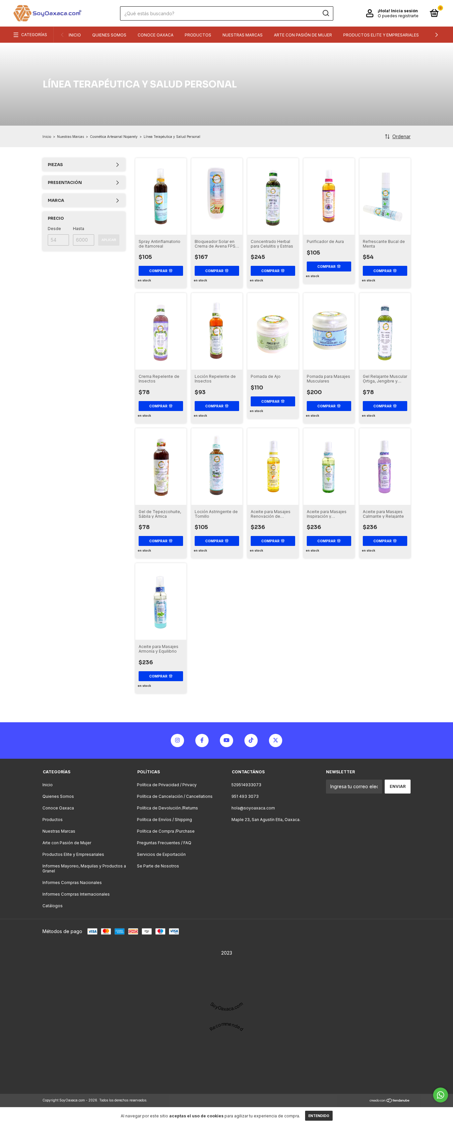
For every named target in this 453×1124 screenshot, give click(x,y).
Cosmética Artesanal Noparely (114, 137)
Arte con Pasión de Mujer (303, 34)
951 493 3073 (245, 796)
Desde (54, 228)
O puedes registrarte (398, 15)
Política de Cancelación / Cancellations (175, 796)
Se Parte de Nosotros (158, 865)
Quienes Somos (109, 34)
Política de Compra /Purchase (166, 831)
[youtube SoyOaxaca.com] (226, 740)
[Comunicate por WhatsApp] (440, 1095)
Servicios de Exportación (161, 854)
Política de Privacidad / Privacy (167, 784)
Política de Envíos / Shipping (164, 819)
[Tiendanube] (390, 1101)
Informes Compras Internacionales (76, 894)
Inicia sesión (404, 10)
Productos (198, 34)
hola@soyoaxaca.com (253, 807)
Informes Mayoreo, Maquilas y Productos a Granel (84, 868)
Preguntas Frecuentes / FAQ (164, 842)
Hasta (78, 228)
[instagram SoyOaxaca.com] (177, 740)
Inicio (75, 34)
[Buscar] (325, 13)
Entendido (318, 1116)
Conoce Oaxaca (155, 34)
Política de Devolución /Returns (167, 807)
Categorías (34, 34)
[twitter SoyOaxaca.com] (275, 740)
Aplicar (108, 240)
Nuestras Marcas (243, 34)
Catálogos (52, 905)
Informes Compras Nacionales (72, 882)
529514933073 (246, 784)
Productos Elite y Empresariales (381, 34)
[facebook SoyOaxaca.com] (202, 740)
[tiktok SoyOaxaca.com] (251, 740)
